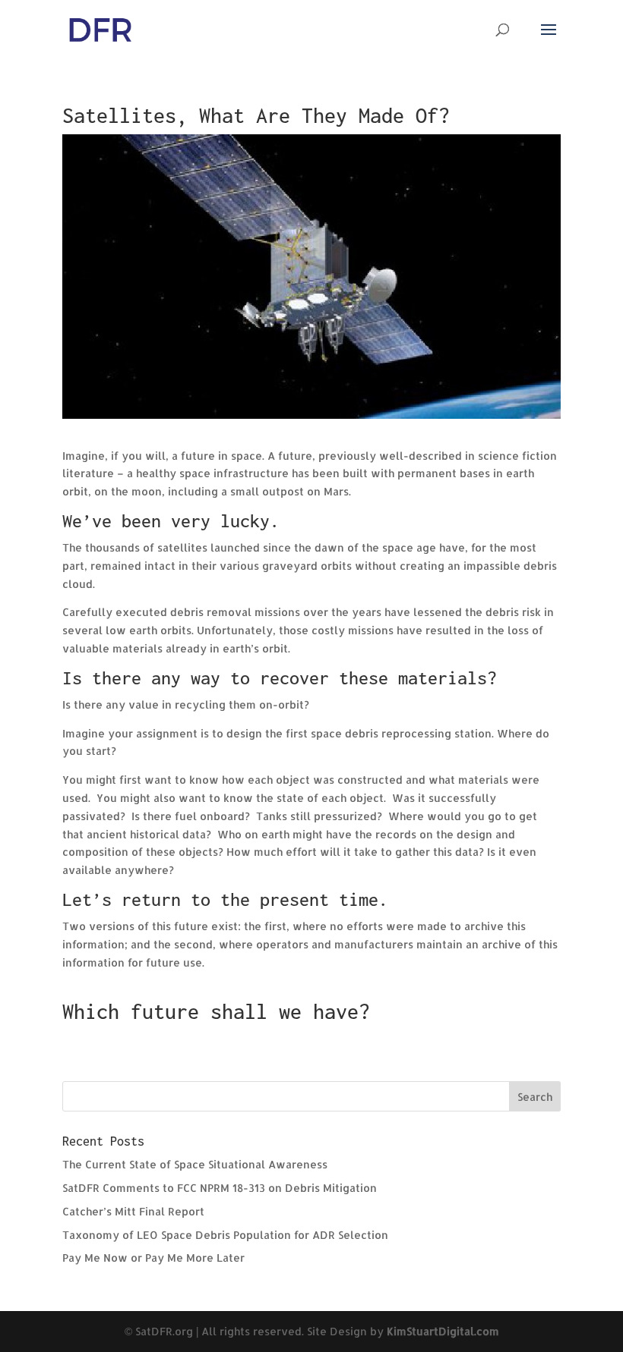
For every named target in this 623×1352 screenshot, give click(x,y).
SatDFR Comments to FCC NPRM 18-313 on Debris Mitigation (219, 1187)
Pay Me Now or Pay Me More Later (153, 1257)
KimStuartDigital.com (443, 1331)
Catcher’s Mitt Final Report (133, 1211)
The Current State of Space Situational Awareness (194, 1164)
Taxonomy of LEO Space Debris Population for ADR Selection (225, 1234)
